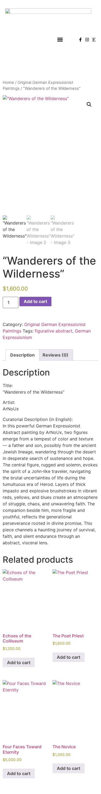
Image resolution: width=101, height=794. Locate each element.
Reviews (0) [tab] (55, 355)
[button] (59, 39)
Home (8, 82)
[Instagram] (87, 40)
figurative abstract (53, 331)
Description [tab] (22, 355)
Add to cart (35, 301)
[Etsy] (94, 40)
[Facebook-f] (80, 40)
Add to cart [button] (18, 662)
